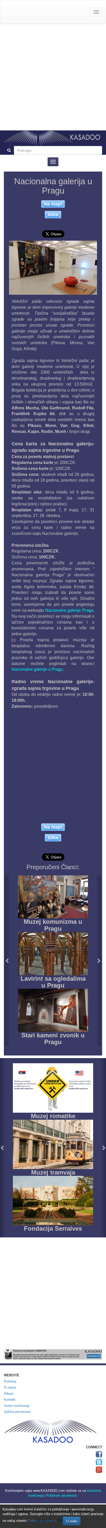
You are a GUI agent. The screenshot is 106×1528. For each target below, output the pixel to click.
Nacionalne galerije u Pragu (37, 669)
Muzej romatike (53, 1115)
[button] (7, 960)
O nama (10, 1387)
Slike (53, 214)
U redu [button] (71, 1521)
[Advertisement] (53, 77)
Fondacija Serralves (53, 1228)
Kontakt (9, 1399)
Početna (10, 1381)
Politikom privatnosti (61, 1495)
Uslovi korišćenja (16, 1406)
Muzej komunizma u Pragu (53, 925)
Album (8, 1394)
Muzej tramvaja (53, 1172)
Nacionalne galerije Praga (69, 610)
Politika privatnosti (42, 1521)
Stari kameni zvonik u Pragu (53, 1038)
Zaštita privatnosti (17, 1412)
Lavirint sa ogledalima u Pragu (53, 982)
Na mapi (53, 203)
